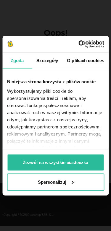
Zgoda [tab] (17, 60)
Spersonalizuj (52, 181)
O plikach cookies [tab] (85, 60)
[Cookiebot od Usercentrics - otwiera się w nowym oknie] (79, 44)
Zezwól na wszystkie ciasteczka (55, 162)
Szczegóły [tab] (47, 60)
